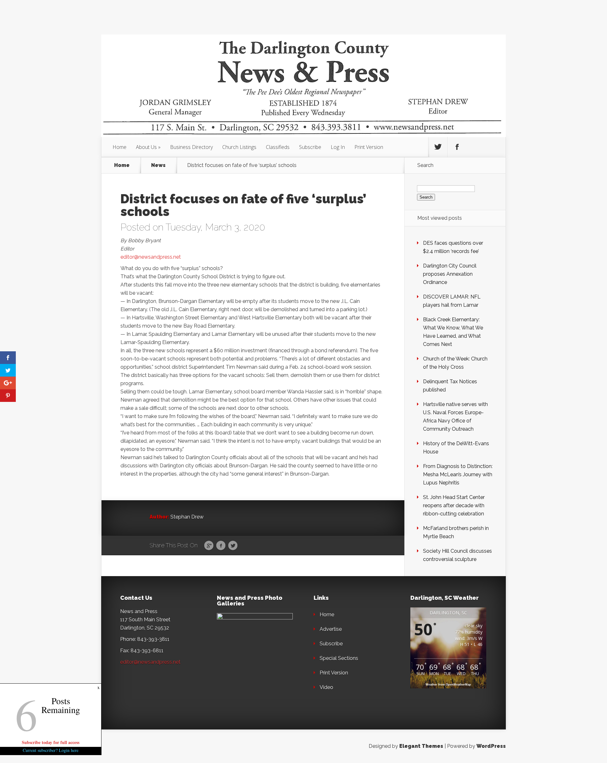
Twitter (233, 546)
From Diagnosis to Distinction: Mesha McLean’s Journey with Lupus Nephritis (458, 474)
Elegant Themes (421, 746)
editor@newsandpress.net (150, 257)
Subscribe (310, 147)
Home (119, 147)
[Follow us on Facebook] (457, 147)
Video (326, 687)
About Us (146, 147)
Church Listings (239, 147)
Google (209, 546)
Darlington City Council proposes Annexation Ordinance (449, 274)
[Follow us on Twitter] (437, 147)
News (158, 165)
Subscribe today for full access (50, 742)
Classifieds (278, 147)
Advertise (331, 629)
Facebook (221, 546)
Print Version (368, 147)
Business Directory (191, 147)
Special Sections (339, 658)
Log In (338, 147)
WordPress (491, 746)
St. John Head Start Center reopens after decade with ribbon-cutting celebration (454, 505)
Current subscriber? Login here (50, 750)
